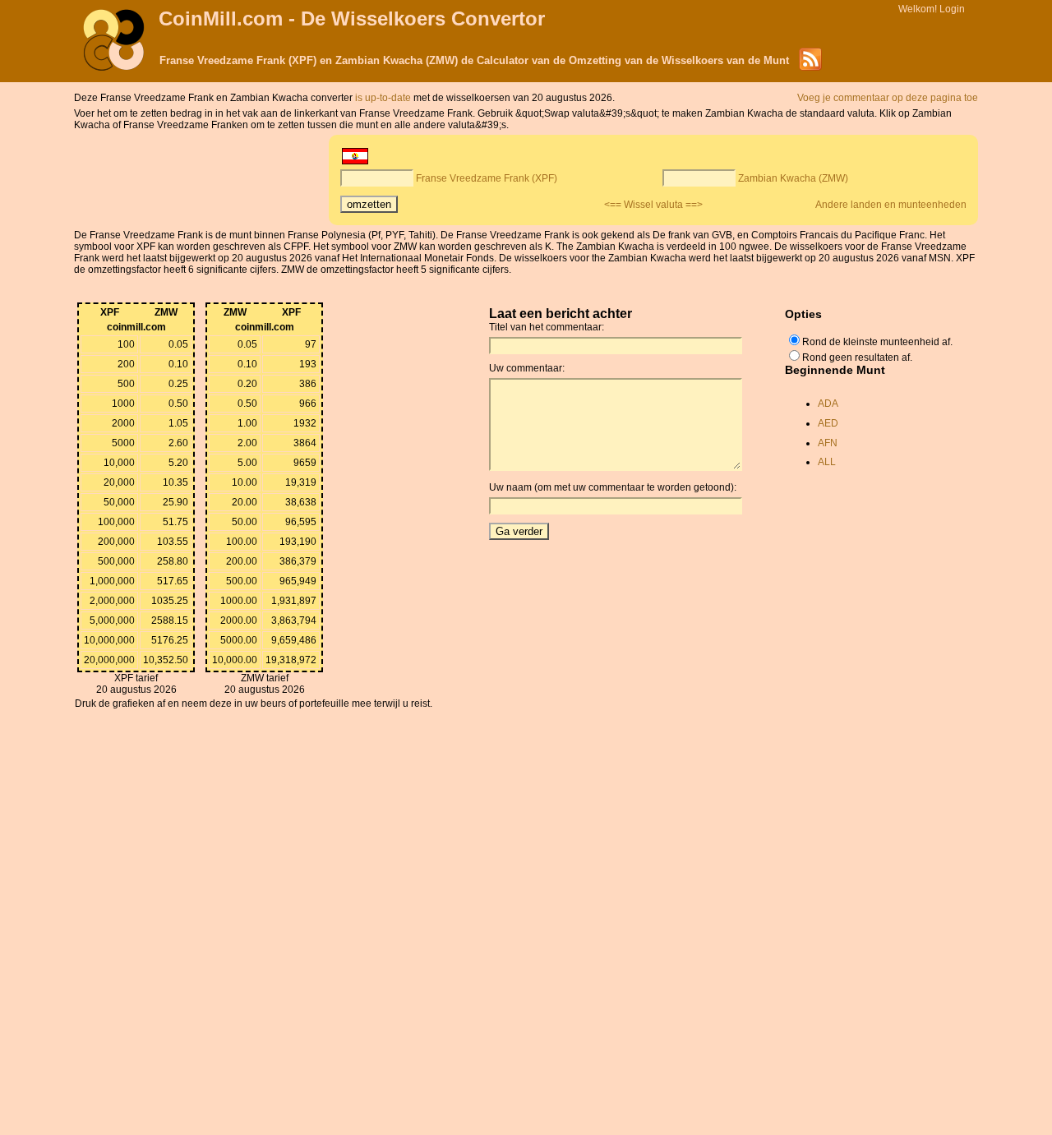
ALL (827, 462)
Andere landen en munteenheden (891, 204)
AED (828, 423)
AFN (827, 443)
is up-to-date (384, 98)
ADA (828, 403)
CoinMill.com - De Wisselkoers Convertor (352, 18)
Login (952, 9)
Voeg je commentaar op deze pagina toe (887, 98)
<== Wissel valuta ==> (653, 204)
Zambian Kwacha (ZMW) (793, 178)
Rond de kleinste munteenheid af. (877, 342)
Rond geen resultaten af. (857, 357)
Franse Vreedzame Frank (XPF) (486, 178)
